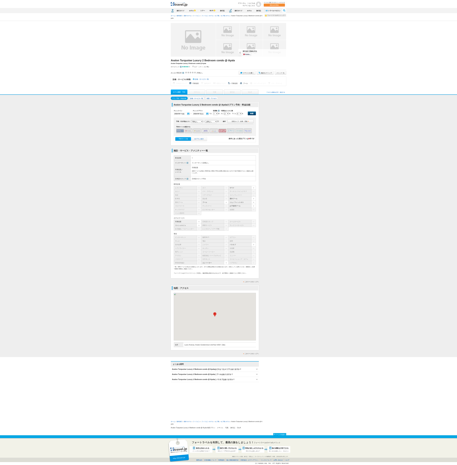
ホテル (191, 10)
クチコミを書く (248, 73)
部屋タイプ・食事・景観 (239, 121)
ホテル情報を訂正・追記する (276, 92)
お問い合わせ (278, 460)
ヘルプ (287, 460)
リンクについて (266, 460)
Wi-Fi (211, 10)
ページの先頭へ (280, 434)
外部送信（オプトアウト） (250, 460)
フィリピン (196, 16)
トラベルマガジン (274, 10)
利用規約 (221, 460)
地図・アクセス (212, 98)
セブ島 (217, 16)
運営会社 (199, 460)
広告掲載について (210, 460)
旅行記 (222, 10)
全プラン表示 (199, 139)
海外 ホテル (187, 16)
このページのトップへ (252, 282)
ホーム (173, 16)
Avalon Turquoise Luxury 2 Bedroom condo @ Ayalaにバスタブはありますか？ (203, 379)
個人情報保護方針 (232, 460)
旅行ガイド (180, 10)
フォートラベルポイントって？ (276, 15)
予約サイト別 (183, 139)
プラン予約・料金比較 (179, 98)
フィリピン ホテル (207, 16)
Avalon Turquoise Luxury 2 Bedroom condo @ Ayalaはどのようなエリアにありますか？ (206, 369)
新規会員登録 (274, 5)
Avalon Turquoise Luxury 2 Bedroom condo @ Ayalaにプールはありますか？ (202, 374)
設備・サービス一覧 (201, 79)
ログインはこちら (249, 5)
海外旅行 (179, 16)
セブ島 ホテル (225, 16)
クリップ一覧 (280, 73)
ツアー (202, 10)
